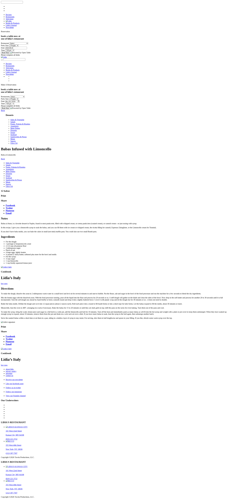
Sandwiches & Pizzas (18, 137)
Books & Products (12, 23)
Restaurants (10, 17)
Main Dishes (15, 128)
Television (9, 19)
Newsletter (10, 27)
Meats (12, 139)
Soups (12, 133)
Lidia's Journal (11, 25)
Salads (12, 122)
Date (3, 48)
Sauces (13, 141)
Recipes (9, 15)
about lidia (10, 369)
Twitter (9, 208)
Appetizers (14, 126)
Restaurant (5, 43)
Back (3, 110)
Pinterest (10, 210)
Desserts (13, 130)
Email (9, 213)
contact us (9, 376)
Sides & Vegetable (17, 120)
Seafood (13, 135)
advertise (9, 373)
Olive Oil (13, 143)
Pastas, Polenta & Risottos (20, 124)
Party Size (5, 45)
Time (3, 50)
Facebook (10, 205)
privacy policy (11, 371)
